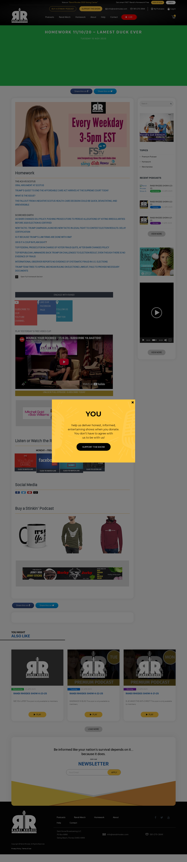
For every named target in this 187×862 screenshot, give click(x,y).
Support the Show (93, 447)
